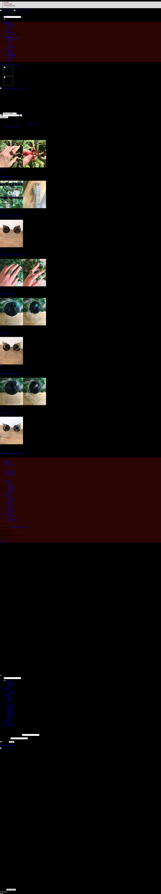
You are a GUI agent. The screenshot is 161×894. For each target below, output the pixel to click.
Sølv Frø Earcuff (5, 412)
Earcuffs (10, 53)
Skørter (6, 29)
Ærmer (9, 41)
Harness (10, 497)
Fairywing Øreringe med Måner (10, 216)
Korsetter (7, 22)
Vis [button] (1, 168)
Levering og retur (9, 5)
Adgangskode (5, 738)
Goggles (6, 36)
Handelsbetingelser (10, 471)
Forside (2, 64)
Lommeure (11, 46)
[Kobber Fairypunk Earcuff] (8, 75)
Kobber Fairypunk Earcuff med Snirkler (13, 255)
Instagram (3, 542)
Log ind (12, 742)
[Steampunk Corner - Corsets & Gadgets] (14, 10)
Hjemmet (7, 61)
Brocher (10, 58)
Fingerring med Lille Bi (7, 294)
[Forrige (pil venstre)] (0, 893)
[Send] (4, 19)
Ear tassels (11, 54)
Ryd (18, 113)
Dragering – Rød (5, 176)
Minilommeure (12, 48)
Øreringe (10, 32)
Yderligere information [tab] (11, 127)
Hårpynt (10, 59)
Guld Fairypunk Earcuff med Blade (11, 373)
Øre (1, 113)
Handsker (10, 39)
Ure (5, 517)
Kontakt (6, 2)
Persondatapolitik (9, 474)
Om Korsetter (8, 4)
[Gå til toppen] (0, 675)
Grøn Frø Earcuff (5, 333)
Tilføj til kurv (4, 117)
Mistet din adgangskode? (8, 745)
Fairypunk (7, 49)
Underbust (10, 501)
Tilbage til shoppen (13, 38)
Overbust (10, 24)
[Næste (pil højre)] (2, 893)
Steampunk (11, 516)
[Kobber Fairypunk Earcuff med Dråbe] (8, 85)
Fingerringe (11, 34)
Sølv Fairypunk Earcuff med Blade (11, 453)
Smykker (7, 31)
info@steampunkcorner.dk (18, 527)
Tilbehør (6, 38)
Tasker (9, 506)
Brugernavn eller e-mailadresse (11, 735)
